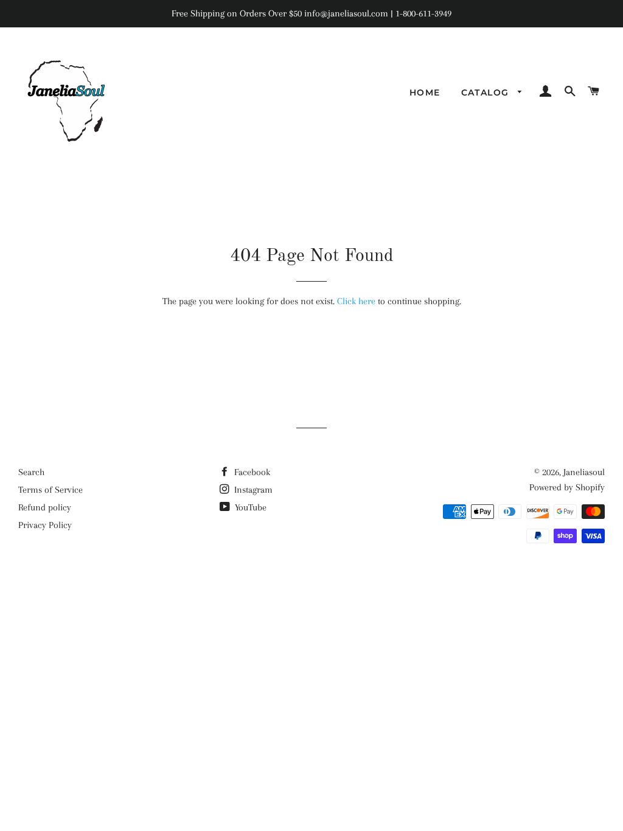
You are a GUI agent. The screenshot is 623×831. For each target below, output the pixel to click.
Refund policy (44, 507)
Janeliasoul (584, 472)
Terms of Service (50, 489)
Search (31, 472)
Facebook (251, 472)
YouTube (249, 507)
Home (424, 92)
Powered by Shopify (567, 487)
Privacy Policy (45, 525)
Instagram (252, 489)
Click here (356, 301)
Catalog (486, 92)
